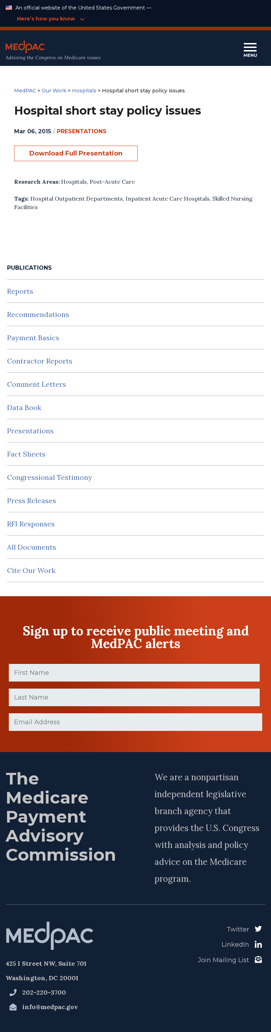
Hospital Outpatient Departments (76, 198)
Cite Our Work (31, 570)
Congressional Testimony (49, 477)
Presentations (30, 430)
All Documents (31, 547)
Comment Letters (36, 384)
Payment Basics (33, 337)
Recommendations (38, 314)
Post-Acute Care (112, 181)
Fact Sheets (26, 454)
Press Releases (31, 500)
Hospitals (74, 181)
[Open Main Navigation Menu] (250, 50)
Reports (20, 291)
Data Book (24, 407)
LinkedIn (235, 944)
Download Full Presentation (75, 153)
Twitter (238, 929)
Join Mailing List (223, 960)
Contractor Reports (39, 360)
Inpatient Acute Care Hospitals (168, 198)
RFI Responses (31, 523)
